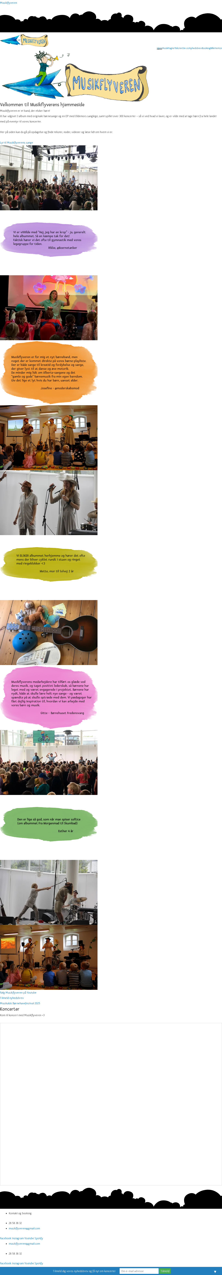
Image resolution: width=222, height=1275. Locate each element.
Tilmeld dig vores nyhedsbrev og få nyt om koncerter (84, 1271)
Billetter (214, 48)
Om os (185, 48)
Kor (220, 48)
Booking (206, 48)
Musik (165, 48)
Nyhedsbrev (195, 48)
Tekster (178, 48)
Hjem (159, 48)
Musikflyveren (8, 2)
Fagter (171, 48)
